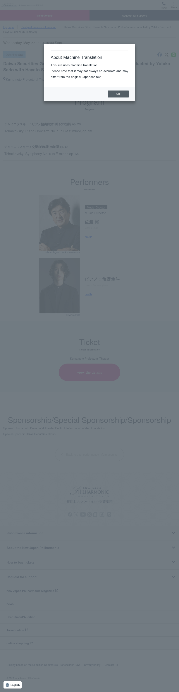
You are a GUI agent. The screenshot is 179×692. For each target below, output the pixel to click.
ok (118, 94)
